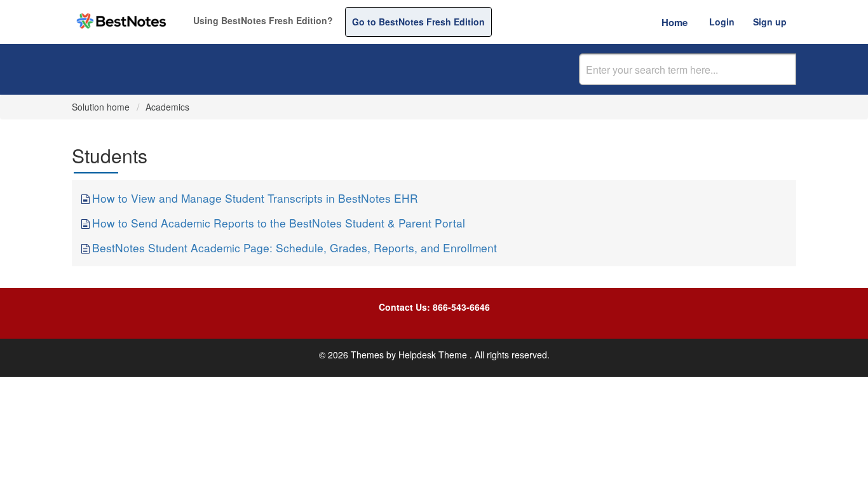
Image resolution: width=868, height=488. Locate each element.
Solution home (102, 106)
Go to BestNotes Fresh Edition (418, 21)
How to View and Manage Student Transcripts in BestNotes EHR (255, 198)
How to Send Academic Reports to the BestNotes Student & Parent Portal (278, 223)
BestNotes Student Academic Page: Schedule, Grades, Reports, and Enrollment (294, 247)
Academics (167, 106)
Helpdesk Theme (434, 354)
